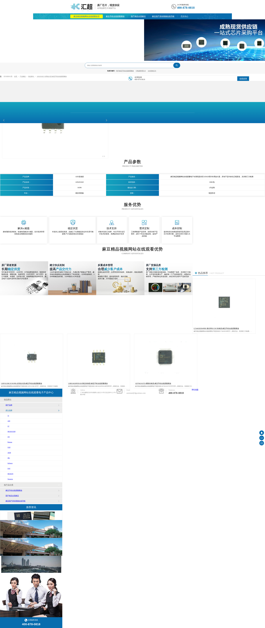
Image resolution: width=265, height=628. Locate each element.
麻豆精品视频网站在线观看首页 (86, 16)
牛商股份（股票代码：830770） (148, 402)
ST (8, 426)
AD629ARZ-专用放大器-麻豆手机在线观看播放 (52, 76)
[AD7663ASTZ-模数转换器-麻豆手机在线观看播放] (165, 357)
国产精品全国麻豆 (138, 16)
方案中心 (77, 22)
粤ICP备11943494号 (122, 402)
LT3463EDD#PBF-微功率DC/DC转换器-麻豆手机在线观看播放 (216, 328)
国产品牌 (9, 405)
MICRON (10, 474)
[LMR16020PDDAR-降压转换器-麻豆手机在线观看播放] (98, 357)
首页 (15, 76)
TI (8, 416)
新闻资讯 (91, 22)
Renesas (10, 442)
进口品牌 (9, 410)
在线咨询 (243, 79)
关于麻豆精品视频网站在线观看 (114, 22)
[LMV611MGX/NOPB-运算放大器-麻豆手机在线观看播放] (31, 357)
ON (9, 437)
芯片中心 (184, 16)
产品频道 (23, 76)
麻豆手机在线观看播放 (115, 16)
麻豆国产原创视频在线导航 (163, 16)
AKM (9, 452)
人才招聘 (137, 22)
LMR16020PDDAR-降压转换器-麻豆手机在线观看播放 (88, 383)
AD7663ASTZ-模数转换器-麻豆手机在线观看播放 (153, 383)
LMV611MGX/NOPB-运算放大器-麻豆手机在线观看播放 (21, 383)
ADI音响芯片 (152, 71)
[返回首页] (261, 443)
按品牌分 (31, 76)
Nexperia (10, 479)
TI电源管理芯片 (141, 71)
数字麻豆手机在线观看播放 (125, 71)
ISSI (9, 468)
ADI (9, 421)
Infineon (10, 463)
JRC (9, 458)
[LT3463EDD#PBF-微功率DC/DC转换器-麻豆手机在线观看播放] (224, 302)
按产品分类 (8, 485)
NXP (9, 447)
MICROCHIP (12, 431)
